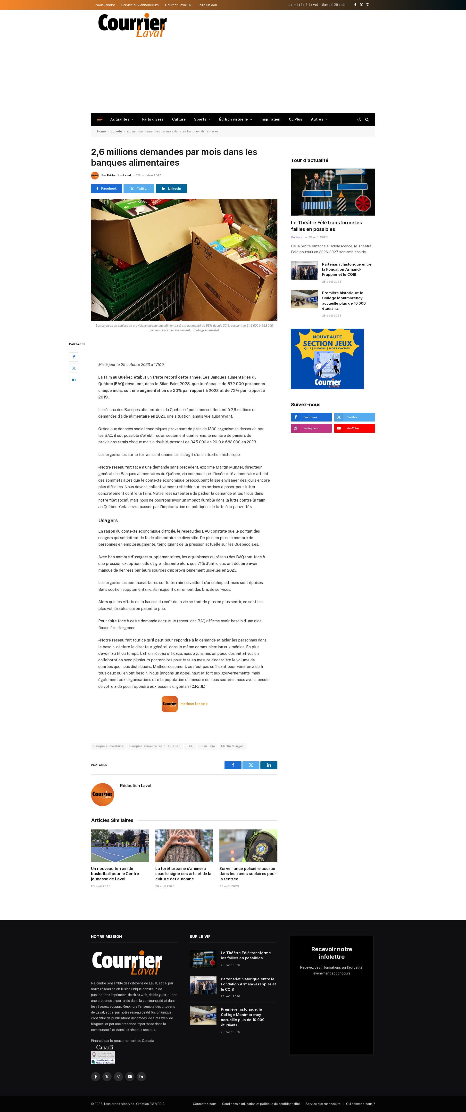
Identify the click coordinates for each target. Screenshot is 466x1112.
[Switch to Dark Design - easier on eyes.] (359, 119)
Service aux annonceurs (140, 5)
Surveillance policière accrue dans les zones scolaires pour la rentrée (247, 874)
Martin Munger (232, 746)
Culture (179, 119)
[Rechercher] (366, 119)
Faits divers (153, 119)
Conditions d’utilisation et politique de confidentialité (261, 1104)
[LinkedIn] (73, 379)
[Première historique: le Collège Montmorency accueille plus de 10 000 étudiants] (304, 299)
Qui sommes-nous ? (360, 1104)
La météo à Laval (303, 5)
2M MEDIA (157, 1104)
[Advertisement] (233, 77)
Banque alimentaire (108, 746)
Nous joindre (105, 5)
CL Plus (296, 119)
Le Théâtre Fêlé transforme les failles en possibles (326, 226)
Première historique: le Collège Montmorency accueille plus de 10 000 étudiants (344, 301)
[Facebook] (73, 356)
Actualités (120, 119)
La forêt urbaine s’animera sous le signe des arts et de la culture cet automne (183, 874)
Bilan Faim (207, 746)
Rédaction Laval (119, 175)
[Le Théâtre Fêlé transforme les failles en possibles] (333, 192)
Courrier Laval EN (178, 5)
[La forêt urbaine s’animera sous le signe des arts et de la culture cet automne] (184, 845)
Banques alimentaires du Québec (155, 746)
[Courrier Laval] (132, 25)
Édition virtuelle (233, 119)
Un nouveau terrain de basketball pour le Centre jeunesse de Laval (115, 874)
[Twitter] (73, 368)
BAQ (190, 746)
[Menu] (99, 119)
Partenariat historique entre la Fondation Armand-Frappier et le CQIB (347, 269)
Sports (200, 119)
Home (101, 131)
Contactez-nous (204, 1104)
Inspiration (270, 119)
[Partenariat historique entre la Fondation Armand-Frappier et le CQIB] (304, 270)
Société (116, 131)
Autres (317, 119)
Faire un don (207, 5)
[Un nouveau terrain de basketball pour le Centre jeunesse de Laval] (120, 845)
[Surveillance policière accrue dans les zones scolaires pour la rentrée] (248, 845)
